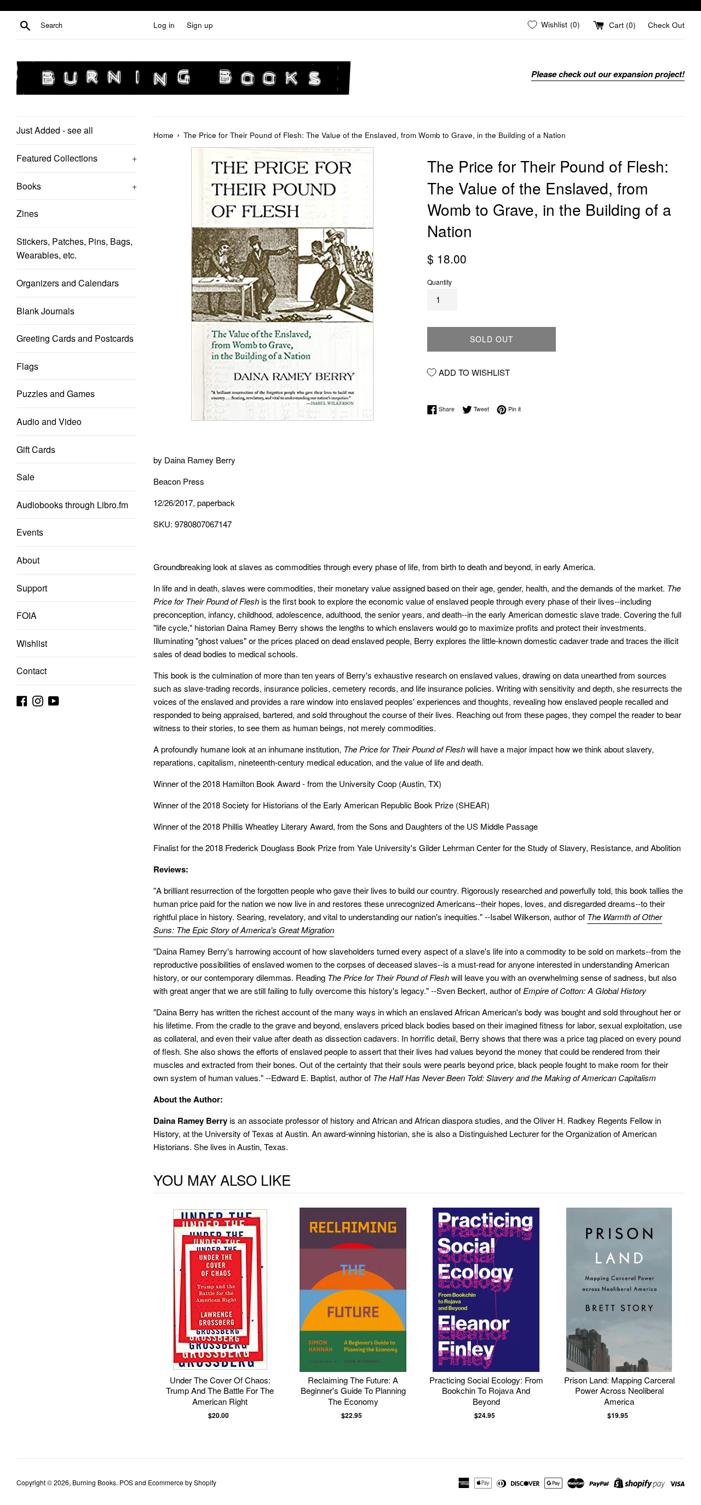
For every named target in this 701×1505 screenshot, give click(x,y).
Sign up (200, 25)
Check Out (666, 25)
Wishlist (31, 643)
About (27, 560)
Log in (164, 25)
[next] (674, 1319)
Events (29, 532)
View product (220, 1301)
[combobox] (94, 25)
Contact (31, 670)
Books (76, 186)
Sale (25, 476)
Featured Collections (76, 158)
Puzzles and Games (55, 393)
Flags (27, 366)
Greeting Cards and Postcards (75, 338)
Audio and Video (49, 421)
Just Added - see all (54, 130)
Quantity (439, 281)
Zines (27, 213)
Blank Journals (45, 311)
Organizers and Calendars (67, 283)
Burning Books (94, 1482)
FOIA (26, 615)
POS (126, 1482)
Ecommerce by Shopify (182, 1482)
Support (31, 588)
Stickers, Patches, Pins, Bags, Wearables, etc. (74, 248)
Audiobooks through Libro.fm (72, 504)
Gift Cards (35, 449)
